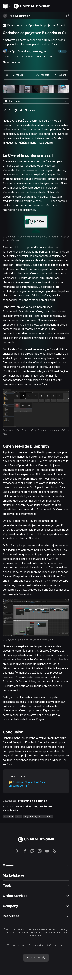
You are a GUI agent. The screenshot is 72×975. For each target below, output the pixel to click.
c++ (18, 816)
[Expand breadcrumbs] (24, 25)
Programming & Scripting (32, 800)
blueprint (8, 816)
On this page (12, 101)
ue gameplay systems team (38, 816)
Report (62, 74)
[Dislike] (15, 110)
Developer (13, 25)
